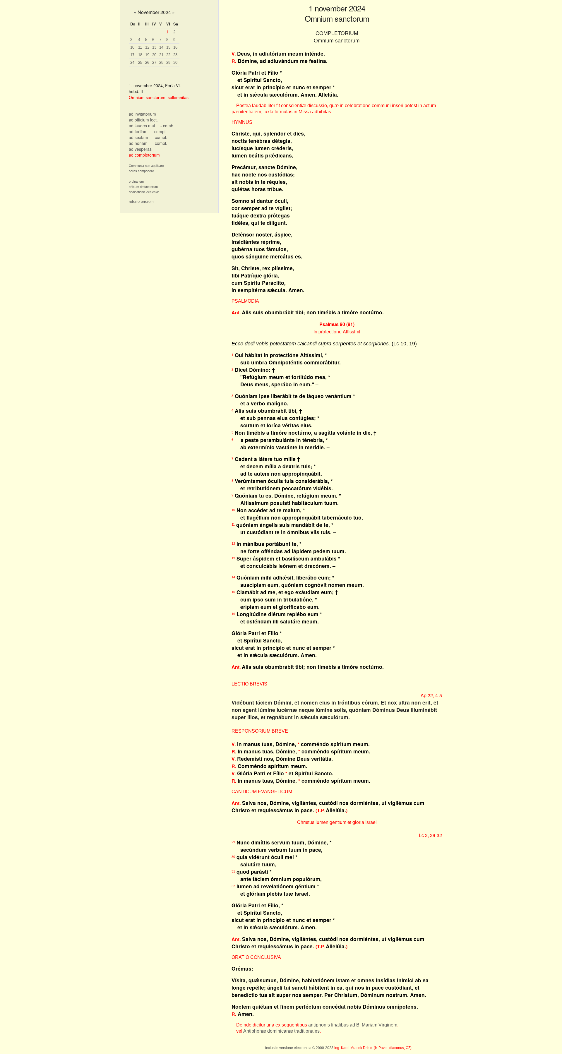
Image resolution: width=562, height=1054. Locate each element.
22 (168, 55)
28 (161, 62)
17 (132, 55)
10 (132, 47)
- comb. (167, 125)
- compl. (159, 131)
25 (140, 62)
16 (175, 47)
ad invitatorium (142, 114)
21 (161, 55)
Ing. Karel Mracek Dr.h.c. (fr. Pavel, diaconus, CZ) (373, 1048)
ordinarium (136, 181)
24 (132, 62)
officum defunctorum (143, 186)
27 (154, 62)
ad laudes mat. (142, 125)
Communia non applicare (146, 165)
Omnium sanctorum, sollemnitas (159, 97)
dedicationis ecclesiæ (144, 192)
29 (168, 62)
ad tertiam (138, 131)
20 (154, 55)
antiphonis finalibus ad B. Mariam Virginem (352, 1024)
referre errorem (141, 201)
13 (154, 47)
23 (175, 55)
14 (161, 47)
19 (147, 55)
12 (147, 47)
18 (140, 55)
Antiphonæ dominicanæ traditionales (281, 1031)
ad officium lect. (143, 120)
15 (168, 47)
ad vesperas (140, 149)
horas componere (141, 171)
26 (147, 62)
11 (140, 47)
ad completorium (144, 155)
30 (175, 62)
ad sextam (138, 137)
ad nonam (138, 143)
